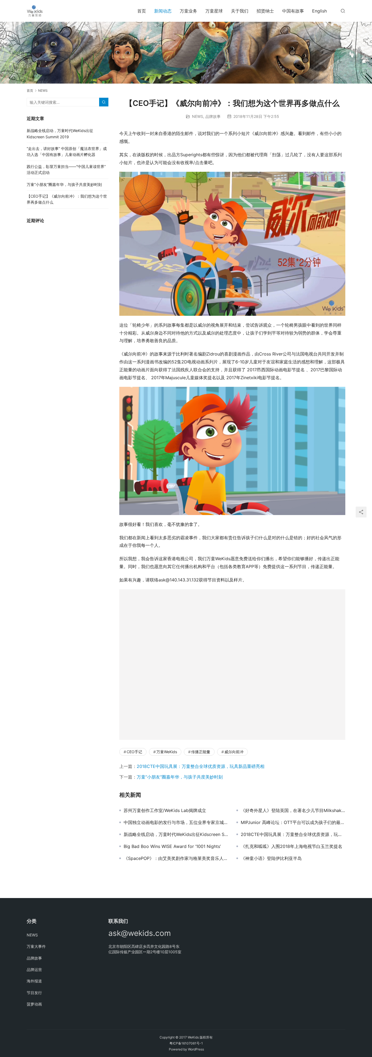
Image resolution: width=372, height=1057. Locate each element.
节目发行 (34, 992)
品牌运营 (34, 969)
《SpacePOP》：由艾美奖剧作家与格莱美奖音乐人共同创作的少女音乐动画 (176, 858)
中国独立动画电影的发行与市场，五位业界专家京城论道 (176, 822)
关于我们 (239, 11)
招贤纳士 (265, 11)
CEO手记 (134, 751)
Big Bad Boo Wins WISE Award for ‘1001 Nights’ (172, 846)
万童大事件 (36, 946)
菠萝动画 (34, 1004)
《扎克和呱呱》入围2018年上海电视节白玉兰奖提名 (291, 846)
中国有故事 (293, 11)
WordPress (196, 1049)
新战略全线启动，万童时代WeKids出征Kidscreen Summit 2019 (176, 834)
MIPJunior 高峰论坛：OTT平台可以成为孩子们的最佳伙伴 (293, 822)
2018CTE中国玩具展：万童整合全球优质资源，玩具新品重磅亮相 (200, 766)
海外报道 (34, 981)
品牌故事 (213, 116)
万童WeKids (166, 751)
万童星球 (214, 11)
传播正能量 (200, 751)
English (319, 11)
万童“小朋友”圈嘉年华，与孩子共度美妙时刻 (180, 777)
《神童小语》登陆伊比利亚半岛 (271, 858)
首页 (141, 11)
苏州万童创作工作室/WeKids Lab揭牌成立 (165, 810)
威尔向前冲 (233, 751)
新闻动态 (163, 11)
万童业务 (188, 11)
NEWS (197, 116)
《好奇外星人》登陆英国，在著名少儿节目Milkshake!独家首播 (293, 810)
